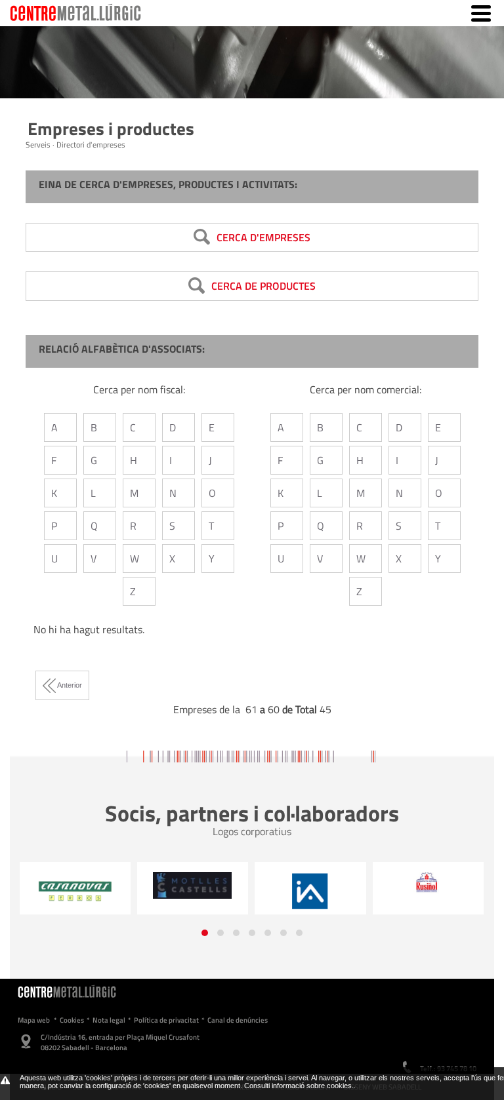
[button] (205, 932)
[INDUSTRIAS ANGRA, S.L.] (193, 891)
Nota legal (109, 1020)
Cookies (72, 1020)
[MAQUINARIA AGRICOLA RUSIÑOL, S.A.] (311, 883)
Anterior (69, 685)
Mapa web (34, 1020)
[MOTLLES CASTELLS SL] (76, 885)
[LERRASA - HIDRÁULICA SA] (429, 891)
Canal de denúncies (237, 1020)
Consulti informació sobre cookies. (299, 1086)
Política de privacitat (166, 1020)
